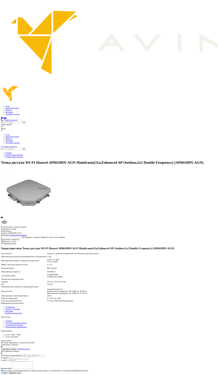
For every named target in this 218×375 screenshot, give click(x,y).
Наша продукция (12, 108)
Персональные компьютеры (16, 327)
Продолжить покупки (9, 349)
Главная (8, 153)
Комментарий (6, 368)
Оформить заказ (23, 349)
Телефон (4, 358)
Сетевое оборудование (14, 157)
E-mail (3, 360)
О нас (7, 106)
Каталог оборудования (14, 155)
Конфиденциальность (13, 313)
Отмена (4, 373)
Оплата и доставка (12, 309)
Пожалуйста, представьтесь (12, 355)
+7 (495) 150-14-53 (10, 120)
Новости (8, 110)
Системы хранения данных (16, 323)
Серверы (8, 321)
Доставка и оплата (12, 114)
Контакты (9, 112)
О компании (10, 307)
